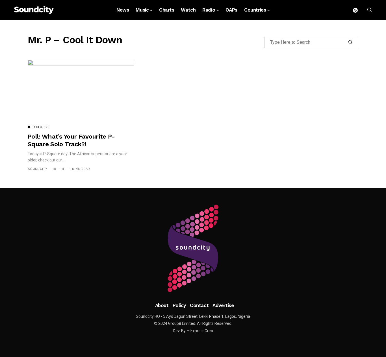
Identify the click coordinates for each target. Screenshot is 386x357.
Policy (179, 305)
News (122, 10)
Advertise (223, 305)
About (162, 305)
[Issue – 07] (193, 248)
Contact (199, 305)
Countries (255, 10)
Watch (188, 10)
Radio (208, 10)
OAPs (231, 10)
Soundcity (37, 169)
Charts (166, 10)
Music (142, 10)
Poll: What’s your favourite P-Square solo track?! (71, 140)
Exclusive (41, 127)
